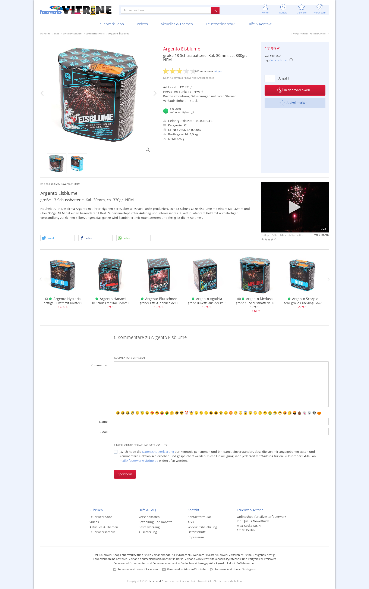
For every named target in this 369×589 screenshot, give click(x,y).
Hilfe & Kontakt (259, 23)
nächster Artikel (318, 33)
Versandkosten (279, 60)
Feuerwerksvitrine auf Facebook (137, 569)
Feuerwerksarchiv (220, 23)
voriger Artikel (300, 33)
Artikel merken (297, 103)
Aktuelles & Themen (177, 23)
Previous (40, 279)
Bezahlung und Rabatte (155, 522)
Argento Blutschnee (161, 298)
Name (103, 422)
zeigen (217, 71)
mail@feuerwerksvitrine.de (139, 461)
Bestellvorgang (149, 527)
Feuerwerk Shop (111, 23)
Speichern (125, 474)
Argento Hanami (113, 298)
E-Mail (103, 432)
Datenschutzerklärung (158, 452)
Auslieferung (148, 532)
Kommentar (99, 365)
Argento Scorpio (305, 298)
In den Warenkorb (297, 90)
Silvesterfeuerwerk (72, 33)
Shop (56, 33)
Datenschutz (197, 532)
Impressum (196, 537)
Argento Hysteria (67, 298)
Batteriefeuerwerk (95, 33)
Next (328, 279)
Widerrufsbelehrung (202, 527)
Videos (142, 23)
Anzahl (283, 78)
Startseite (45, 33)
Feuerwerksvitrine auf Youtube (186, 569)
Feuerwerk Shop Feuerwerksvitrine (169, 581)
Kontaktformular (199, 517)
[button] (57, 238)
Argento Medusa (259, 298)
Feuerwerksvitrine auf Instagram (235, 569)
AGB (191, 522)
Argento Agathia (209, 298)
